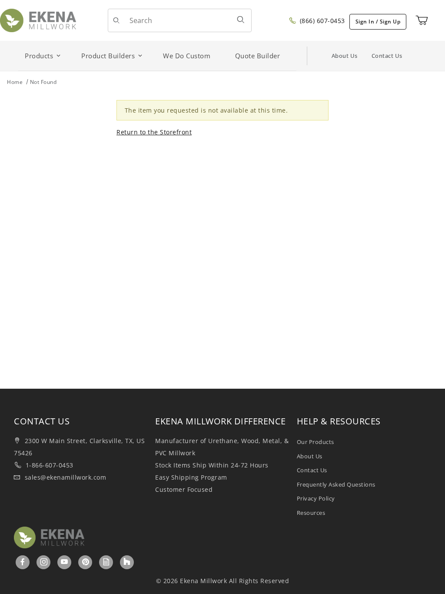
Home (15, 82)
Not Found (43, 82)
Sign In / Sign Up (378, 21)
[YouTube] (64, 562)
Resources (311, 513)
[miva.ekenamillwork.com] (38, 20)
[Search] (240, 19)
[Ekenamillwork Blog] (106, 562)
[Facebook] (23, 562)
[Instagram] (44, 562)
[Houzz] (127, 562)
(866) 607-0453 (321, 21)
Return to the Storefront (154, 132)
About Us (345, 56)
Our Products (315, 442)
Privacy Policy (316, 498)
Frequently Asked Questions (336, 484)
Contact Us (387, 56)
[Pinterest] (85, 562)
